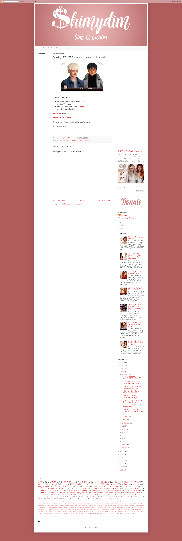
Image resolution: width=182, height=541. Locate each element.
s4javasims (50, 511)
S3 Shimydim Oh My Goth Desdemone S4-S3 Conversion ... (132, 411)
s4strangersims (65, 503)
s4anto (66, 484)
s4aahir (82, 507)
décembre (125, 375)
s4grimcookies (105, 509)
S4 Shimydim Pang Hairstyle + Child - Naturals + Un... (132, 401)
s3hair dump (136, 487)
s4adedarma (107, 489)
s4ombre (133, 511)
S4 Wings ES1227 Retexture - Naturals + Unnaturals (132, 378)
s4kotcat (70, 511)
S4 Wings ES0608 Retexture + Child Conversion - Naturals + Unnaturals (136, 256)
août (123, 426)
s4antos (132, 497)
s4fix (89, 509)
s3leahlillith (62, 489)
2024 (122, 369)
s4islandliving (41, 511)
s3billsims (128, 499)
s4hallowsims (139, 509)
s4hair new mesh (137, 501)
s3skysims (117, 493)
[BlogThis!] (80, 138)
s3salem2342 (43, 507)
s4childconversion (137, 493)
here (82, 106)
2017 (121, 467)
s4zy (108, 513)
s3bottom (50, 505)
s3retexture (95, 484)
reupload (125, 497)
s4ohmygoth (83, 499)
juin (123, 432)
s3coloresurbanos (137, 499)
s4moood (108, 493)
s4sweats (81, 513)
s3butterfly (93, 495)
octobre (124, 420)
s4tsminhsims (42, 491)
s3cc (121, 226)
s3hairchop (69, 497)
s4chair (124, 484)
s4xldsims (102, 513)
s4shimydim (111, 484)
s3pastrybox (116, 505)
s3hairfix (78, 497)
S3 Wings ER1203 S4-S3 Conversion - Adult (135, 289)
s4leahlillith (79, 484)
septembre (126, 423)
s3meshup (100, 505)
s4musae (74, 499)
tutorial (128, 513)
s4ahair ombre (90, 507)
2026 (122, 363)
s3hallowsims (41, 501)
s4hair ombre (60, 486)
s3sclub (90, 493)
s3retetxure (133, 505)
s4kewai (57, 511)
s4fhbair (83, 509)
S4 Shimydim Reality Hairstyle (130, 151)
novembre (125, 417)
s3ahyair (124, 503)
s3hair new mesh (83, 505)
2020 (122, 458)
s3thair (126, 487)
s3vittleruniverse (69, 507)
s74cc (112, 513)
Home (38, 48)
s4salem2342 (65, 513)
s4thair (40, 489)
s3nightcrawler (56, 491)
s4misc (53, 493)
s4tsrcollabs (137, 491)
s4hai (112, 509)
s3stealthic (113, 495)
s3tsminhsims (42, 493)
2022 (122, 452)
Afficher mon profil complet (127, 218)
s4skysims (50, 497)
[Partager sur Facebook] (84, 138)
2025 (122, 366)
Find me (64, 48)
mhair (96, 503)
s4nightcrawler (44, 486)
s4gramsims (126, 501)
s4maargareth (89, 511)
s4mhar (104, 511)
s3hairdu (92, 505)
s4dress (139, 497)
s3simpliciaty (99, 493)
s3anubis (120, 499)
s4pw (39, 513)
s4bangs (106, 507)
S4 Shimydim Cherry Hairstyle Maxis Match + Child (135, 343)
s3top (78, 501)
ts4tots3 (75, 486)
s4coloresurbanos (82, 495)
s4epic (54, 509)
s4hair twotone (93, 497)
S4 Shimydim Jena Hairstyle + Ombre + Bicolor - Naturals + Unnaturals (135, 307)
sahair (117, 513)
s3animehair (132, 503)
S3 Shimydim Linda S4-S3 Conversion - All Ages (130, 397)
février (124, 445)
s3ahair (41, 484)
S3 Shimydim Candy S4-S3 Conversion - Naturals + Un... (132, 383)
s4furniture (96, 509)
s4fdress (61, 509)
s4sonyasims (81, 493)
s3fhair (137, 482)
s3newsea (62, 493)
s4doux (127, 491)
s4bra (127, 507)
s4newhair (121, 511)
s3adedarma (86, 489)
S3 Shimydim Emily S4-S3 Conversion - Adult (134, 325)
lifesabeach (90, 503)
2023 (122, 372)
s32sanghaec (104, 503)
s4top (87, 513)
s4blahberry (120, 507)
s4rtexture (93, 499)
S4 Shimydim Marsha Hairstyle (135, 238)
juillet (124, 429)
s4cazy (103, 491)
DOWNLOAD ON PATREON (62, 118)
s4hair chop (120, 509)
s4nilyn (122, 495)
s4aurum (99, 507)
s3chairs (57, 505)
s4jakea (46, 503)
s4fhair (83, 482)
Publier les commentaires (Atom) (73, 204)
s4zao (114, 499)
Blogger (94, 527)
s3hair (126, 482)
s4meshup (97, 511)
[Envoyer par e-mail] (78, 138)
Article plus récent (59, 200)
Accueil (82, 200)
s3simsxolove (52, 507)
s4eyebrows (90, 501)
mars (124, 442)
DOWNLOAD (57, 113)
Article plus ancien (105, 200)
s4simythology (116, 497)
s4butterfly (139, 507)
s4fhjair (98, 501)
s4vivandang (94, 513)
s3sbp (85, 497)
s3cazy (48, 495)
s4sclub (136, 484)
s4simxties (41, 497)
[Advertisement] (44, 88)
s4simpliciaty (138, 495)
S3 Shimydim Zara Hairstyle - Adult (134, 273)
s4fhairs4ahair (75, 509)
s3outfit (50, 501)
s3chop (55, 495)
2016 (122, 470)
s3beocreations (42, 505)
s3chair (86, 486)
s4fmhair (104, 501)
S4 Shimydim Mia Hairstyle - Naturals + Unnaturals (131, 387)
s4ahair (61, 141)
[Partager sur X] (82, 138)
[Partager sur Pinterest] (86, 138)
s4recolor (129, 495)
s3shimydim (51, 489)
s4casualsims (41, 509)
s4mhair (74, 141)
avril (123, 438)
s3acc (111, 503)
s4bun (132, 507)
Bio (57, 48)
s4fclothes (41, 499)
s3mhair (126, 489)
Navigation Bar (48, 48)
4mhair (80, 503)
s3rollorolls (141, 505)
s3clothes (63, 495)
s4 (77, 507)
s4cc (65, 141)
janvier (124, 448)
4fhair (73, 503)
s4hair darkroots (100, 486)
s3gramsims (73, 505)
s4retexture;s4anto (48, 513)
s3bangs (140, 503)
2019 (122, 461)
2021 (122, 455)
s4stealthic (137, 489)
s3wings (85, 491)
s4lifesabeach (54, 503)
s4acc (83, 501)
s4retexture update (71, 491)
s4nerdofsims (112, 511)
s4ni (127, 511)
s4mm (117, 489)
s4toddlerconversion (104, 499)
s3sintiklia (126, 493)
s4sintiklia (41, 495)
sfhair (122, 513)
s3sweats (60, 507)
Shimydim (123, 215)
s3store (72, 501)
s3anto (96, 489)
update (134, 513)
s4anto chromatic (115, 491)
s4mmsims (65, 499)
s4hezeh (71, 493)
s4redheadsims (104, 497)
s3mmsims (108, 505)
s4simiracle (74, 513)
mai (123, 435)
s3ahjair (117, 503)
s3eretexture (64, 505)
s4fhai (67, 509)
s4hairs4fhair (129, 509)
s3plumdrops (124, 505)
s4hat (58, 499)
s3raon (56, 501)
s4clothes (71, 495)
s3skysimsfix (64, 501)
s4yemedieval (60, 497)
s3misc (94, 491)
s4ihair (40, 503)
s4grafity (118, 501)
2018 (122, 464)
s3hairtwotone (103, 495)
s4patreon (74, 489)
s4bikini (113, 507)
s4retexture (81, 141)
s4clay (49, 509)
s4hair (69, 141)
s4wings (87, 141)
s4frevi (112, 501)
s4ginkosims (50, 499)
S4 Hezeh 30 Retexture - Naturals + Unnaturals (133, 406)
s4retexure (57, 513)
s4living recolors (78, 511)
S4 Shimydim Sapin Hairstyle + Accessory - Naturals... (132, 392)
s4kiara (64, 511)
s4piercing (140, 511)
